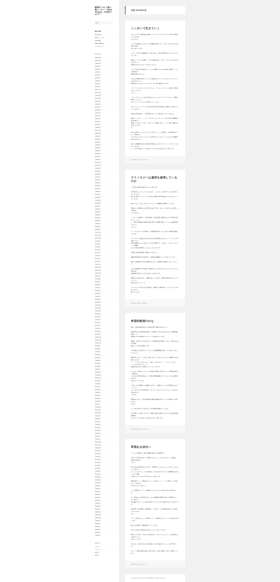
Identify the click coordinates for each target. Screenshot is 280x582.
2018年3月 (97, 223)
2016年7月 (97, 282)
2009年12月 (98, 512)
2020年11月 (98, 130)
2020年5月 (97, 148)
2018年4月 (97, 220)
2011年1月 (97, 474)
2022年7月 (97, 72)
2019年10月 (98, 168)
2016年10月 (98, 273)
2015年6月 (97, 319)
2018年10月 (98, 203)
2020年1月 (97, 159)
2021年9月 (97, 101)
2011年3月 (97, 468)
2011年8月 (97, 453)
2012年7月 (97, 421)
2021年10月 (98, 98)
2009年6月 (97, 529)
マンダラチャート (99, 46)
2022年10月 (98, 63)
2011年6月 (97, 459)
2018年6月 (97, 215)
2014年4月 (97, 360)
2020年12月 (98, 127)
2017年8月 (97, 244)
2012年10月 (98, 413)
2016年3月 (97, 293)
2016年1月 (97, 299)
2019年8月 (97, 174)
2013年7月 (97, 386)
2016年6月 (97, 285)
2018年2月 (97, 226)
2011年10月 (98, 448)
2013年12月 (98, 372)
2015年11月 (98, 305)
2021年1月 (97, 124)
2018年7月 (97, 212)
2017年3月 (97, 258)
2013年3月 (97, 398)
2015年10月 (98, 308)
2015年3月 (97, 328)
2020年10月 (98, 133)
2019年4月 (97, 185)
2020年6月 (97, 145)
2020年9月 (97, 136)
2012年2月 (97, 436)
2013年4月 (97, 395)
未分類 (96, 552)
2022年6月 (97, 75)
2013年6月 (97, 389)
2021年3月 (97, 119)
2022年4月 (97, 81)
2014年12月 (98, 337)
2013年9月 (97, 381)
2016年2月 (97, 296)
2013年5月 (97, 392)
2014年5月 (97, 357)
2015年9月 (97, 311)
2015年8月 (97, 314)
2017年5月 (97, 252)
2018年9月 (97, 206)
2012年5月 (97, 427)
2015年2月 (97, 331)
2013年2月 (97, 401)
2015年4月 (97, 325)
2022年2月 (97, 86)
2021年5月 (97, 113)
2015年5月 (97, 322)
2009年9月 (97, 520)
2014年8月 (97, 349)
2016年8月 (97, 279)
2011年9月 (97, 451)
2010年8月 (97, 488)
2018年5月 (97, 218)
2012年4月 (97, 430)
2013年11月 (98, 375)
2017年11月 (98, 235)
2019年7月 (97, 177)
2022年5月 (97, 78)
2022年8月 (97, 69)
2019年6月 (97, 180)
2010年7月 (97, 491)
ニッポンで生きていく (145, 28)
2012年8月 (97, 419)
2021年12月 (98, 92)
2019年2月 (97, 191)
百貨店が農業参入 (99, 43)
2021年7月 (97, 107)
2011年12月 (98, 442)
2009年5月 (97, 532)
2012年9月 (97, 416)
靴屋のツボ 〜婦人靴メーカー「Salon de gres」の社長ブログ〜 (103, 11)
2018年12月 (98, 197)
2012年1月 (97, 439)
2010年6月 (97, 494)
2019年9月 (97, 171)
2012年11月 (98, 410)
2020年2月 (97, 156)
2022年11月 (98, 60)
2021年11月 (98, 95)
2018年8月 (97, 209)
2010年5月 (97, 497)
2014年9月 (97, 346)
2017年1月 (97, 264)
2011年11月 (98, 445)
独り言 (96, 555)
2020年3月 (97, 153)
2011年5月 (97, 462)
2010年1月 (97, 509)
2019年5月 (97, 183)
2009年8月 (97, 523)
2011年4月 (97, 465)
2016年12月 (98, 267)
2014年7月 (97, 352)
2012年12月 (98, 407)
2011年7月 (97, 456)
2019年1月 (97, 194)
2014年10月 (98, 343)
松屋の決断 (98, 40)
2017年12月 (98, 232)
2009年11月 (98, 515)
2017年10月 (98, 238)
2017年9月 (97, 241)
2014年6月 (97, 354)
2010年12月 (98, 477)
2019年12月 (98, 162)
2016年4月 (97, 290)
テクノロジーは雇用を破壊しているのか (154, 179)
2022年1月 (97, 89)
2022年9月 (97, 66)
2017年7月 (97, 247)
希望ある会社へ (141, 447)
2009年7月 (97, 526)
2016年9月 (97, 276)
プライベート (98, 549)
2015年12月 (98, 302)
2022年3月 (97, 84)
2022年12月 (98, 57)
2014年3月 (97, 363)
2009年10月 (98, 518)
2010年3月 (97, 503)
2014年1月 (97, 369)
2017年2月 (97, 261)
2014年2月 (97, 366)
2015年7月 (97, 317)
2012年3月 (97, 433)
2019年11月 (98, 165)
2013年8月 (97, 384)
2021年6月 (97, 110)
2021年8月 (97, 104)
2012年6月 (97, 424)
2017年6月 (97, 250)
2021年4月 (97, 116)
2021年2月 (97, 121)
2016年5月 (97, 287)
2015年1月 (97, 334)
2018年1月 (97, 229)
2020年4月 (97, 151)
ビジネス (97, 546)
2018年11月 (98, 200)
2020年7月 (97, 142)
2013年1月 (97, 404)
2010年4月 (97, 500)
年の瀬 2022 (98, 34)
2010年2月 (97, 506)
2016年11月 (98, 270)
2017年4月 (97, 255)
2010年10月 (98, 483)
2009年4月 (97, 535)
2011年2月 (97, 471)
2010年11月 (98, 480)
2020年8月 (97, 139)
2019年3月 (97, 188)
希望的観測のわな (142, 321)
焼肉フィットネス (99, 37)
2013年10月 (98, 378)
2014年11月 (98, 340)
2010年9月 (97, 486)
